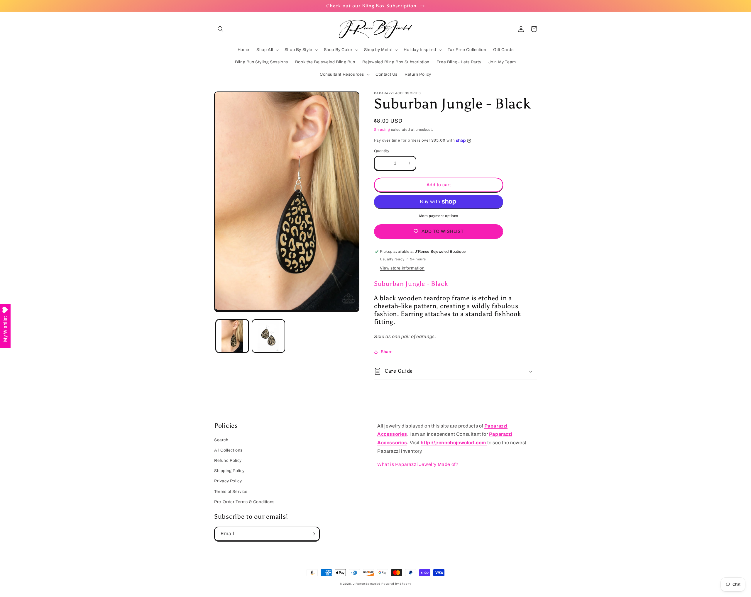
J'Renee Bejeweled (366, 583)
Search (221, 440)
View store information (402, 268)
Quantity (381, 151)
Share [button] (387, 352)
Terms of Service (231, 491)
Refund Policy (228, 460)
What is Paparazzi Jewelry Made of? (417, 464)
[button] (220, 29)
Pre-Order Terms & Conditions (244, 502)
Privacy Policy (228, 481)
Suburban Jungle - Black (411, 284)
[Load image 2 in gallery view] (268, 335)
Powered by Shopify (396, 583)
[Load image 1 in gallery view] (232, 335)
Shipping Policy (229, 471)
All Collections (228, 450)
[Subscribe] (312, 534)
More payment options (438, 216)
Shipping (382, 130)
